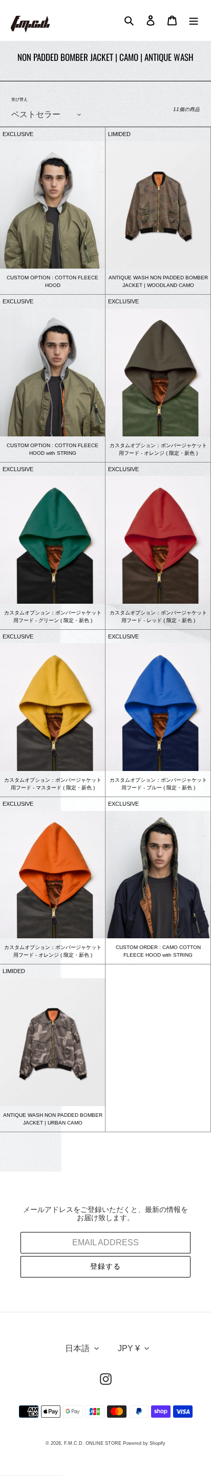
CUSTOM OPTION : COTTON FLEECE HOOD (52, 281)
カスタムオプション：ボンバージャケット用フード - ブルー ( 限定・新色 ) (158, 783)
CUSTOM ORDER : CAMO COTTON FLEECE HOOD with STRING (158, 951)
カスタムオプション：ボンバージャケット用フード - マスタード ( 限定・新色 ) (52, 783)
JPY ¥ (129, 1348)
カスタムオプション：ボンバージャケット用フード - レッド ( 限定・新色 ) (158, 616)
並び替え (19, 99)
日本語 (77, 1348)
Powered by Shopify (144, 1443)
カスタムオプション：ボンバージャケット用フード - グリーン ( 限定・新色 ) (52, 616)
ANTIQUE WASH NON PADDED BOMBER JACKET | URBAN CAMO (52, 1119)
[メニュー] (193, 20)
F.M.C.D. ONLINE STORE (92, 1443)
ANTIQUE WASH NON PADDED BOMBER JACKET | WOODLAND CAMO (158, 281)
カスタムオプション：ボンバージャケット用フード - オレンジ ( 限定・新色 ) (158, 449)
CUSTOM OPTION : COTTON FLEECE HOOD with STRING (52, 449)
